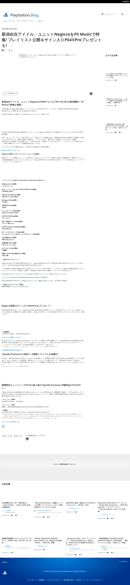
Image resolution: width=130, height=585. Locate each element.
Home (5, 21)
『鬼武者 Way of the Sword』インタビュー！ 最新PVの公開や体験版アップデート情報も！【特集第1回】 (116, 100)
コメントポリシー (96, 580)
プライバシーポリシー (54, 580)
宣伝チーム (104, 546)
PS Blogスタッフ (13, 93)
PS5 (10, 21)
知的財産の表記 (69, 580)
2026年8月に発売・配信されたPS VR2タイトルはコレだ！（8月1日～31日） (81, 504)
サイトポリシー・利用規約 (36, 580)
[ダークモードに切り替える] (102, 14)
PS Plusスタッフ (106, 515)
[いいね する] (115, 80)
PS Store (24, 21)
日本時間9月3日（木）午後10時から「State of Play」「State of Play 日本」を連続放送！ (17, 505)
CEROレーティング (82, 580)
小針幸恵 (8, 510)
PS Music (4, 436)
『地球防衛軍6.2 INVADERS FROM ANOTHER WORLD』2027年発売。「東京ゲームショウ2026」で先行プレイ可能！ (116, 126)
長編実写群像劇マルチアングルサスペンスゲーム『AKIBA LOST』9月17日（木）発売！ (17, 540)
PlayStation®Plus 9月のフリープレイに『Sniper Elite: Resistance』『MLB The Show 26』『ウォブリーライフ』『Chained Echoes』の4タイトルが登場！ (113, 507)
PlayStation (24, 15)
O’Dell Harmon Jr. (74, 548)
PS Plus (31, 21)
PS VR (18, 21)
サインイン (110, 14)
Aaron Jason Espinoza (43, 510)
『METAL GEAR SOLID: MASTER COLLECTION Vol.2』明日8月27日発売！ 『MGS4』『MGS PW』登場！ (48, 540)
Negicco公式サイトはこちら (11, 150)
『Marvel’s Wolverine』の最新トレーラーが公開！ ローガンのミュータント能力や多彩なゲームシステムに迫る (48, 505)
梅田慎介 (8, 546)
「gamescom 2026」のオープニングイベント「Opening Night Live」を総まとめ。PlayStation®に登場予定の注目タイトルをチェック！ (81, 541)
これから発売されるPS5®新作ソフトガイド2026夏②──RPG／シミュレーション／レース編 (116, 75)
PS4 (13, 21)
